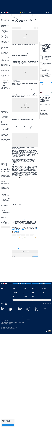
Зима (24, 287)
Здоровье (14, 296)
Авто (13, 287)
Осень (33, 288)
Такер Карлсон (14, 234)
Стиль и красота (44, 288)
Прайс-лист (2, 288)
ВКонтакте (31, 234)
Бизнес (14, 288)
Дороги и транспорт (15, 292)
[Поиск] (47, 13)
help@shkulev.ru (6, 325)
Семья (33, 296)
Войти (14, 256)
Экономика (43, 292)
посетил (21, 227)
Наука (24, 293)
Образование (25, 296)
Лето (24, 291)
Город (13, 291)
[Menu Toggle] (1, 13)
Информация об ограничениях (30, 320)
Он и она (33, 287)
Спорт (42, 287)
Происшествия (34, 291)
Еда (13, 293)
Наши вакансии (3, 291)
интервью (13, 228)
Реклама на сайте (3, 287)
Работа (33, 292)
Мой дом (24, 292)
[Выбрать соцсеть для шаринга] (37, 28)
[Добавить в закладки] (35, 28)
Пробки (26, 12)
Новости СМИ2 (14, 264)
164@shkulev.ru (9, 324)
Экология (43, 291)
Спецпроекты (44, 293)
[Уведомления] (49, 13)
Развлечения (34, 293)
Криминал (24, 288)
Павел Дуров (23, 234)
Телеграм (27, 234)
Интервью (18, 234)
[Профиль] (51, 13)
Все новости (5, 18)
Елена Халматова (17, 231)
